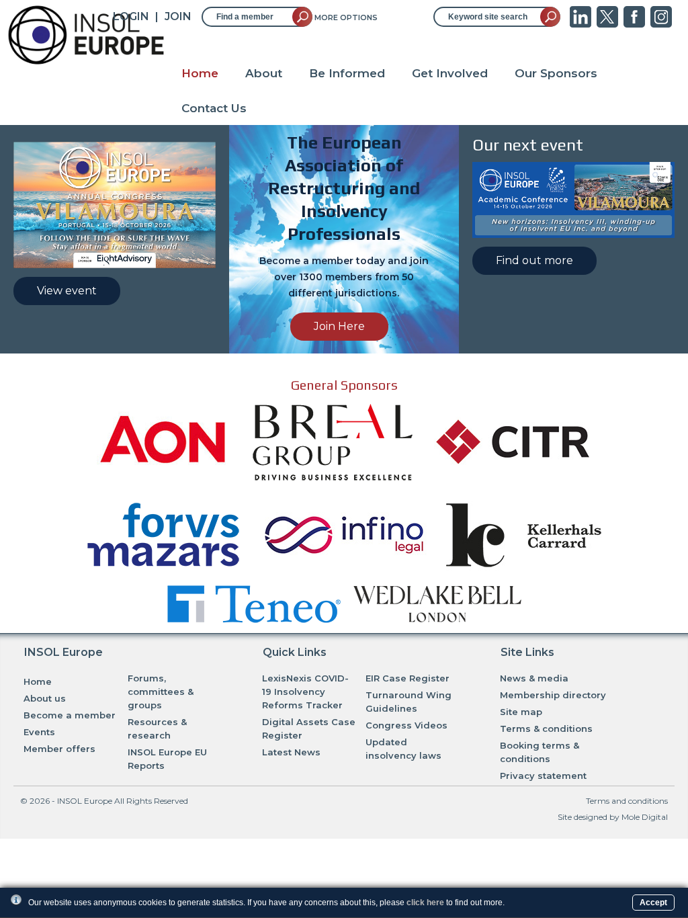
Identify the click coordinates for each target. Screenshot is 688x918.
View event (67, 290)
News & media (534, 678)
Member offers (59, 748)
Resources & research (157, 728)
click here (425, 902)
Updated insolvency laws (403, 749)
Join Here (339, 326)
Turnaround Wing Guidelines (409, 702)
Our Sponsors (556, 73)
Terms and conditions (627, 801)
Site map (521, 711)
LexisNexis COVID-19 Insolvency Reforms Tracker (305, 691)
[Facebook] (634, 24)
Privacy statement (543, 775)
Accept (653, 902)
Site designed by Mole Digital (613, 817)
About (263, 73)
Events (39, 731)
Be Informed (347, 73)
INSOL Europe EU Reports (167, 759)
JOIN (178, 16)
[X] (607, 24)
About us (45, 698)
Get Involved (450, 73)
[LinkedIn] (580, 24)
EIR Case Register (407, 678)
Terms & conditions (546, 728)
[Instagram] (661, 24)
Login (131, 16)
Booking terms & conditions (539, 752)
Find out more (534, 260)
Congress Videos (406, 725)
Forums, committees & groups (161, 691)
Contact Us (214, 108)
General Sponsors (344, 384)
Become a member (70, 715)
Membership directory (553, 695)
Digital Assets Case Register (308, 728)
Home (199, 73)
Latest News (291, 752)
